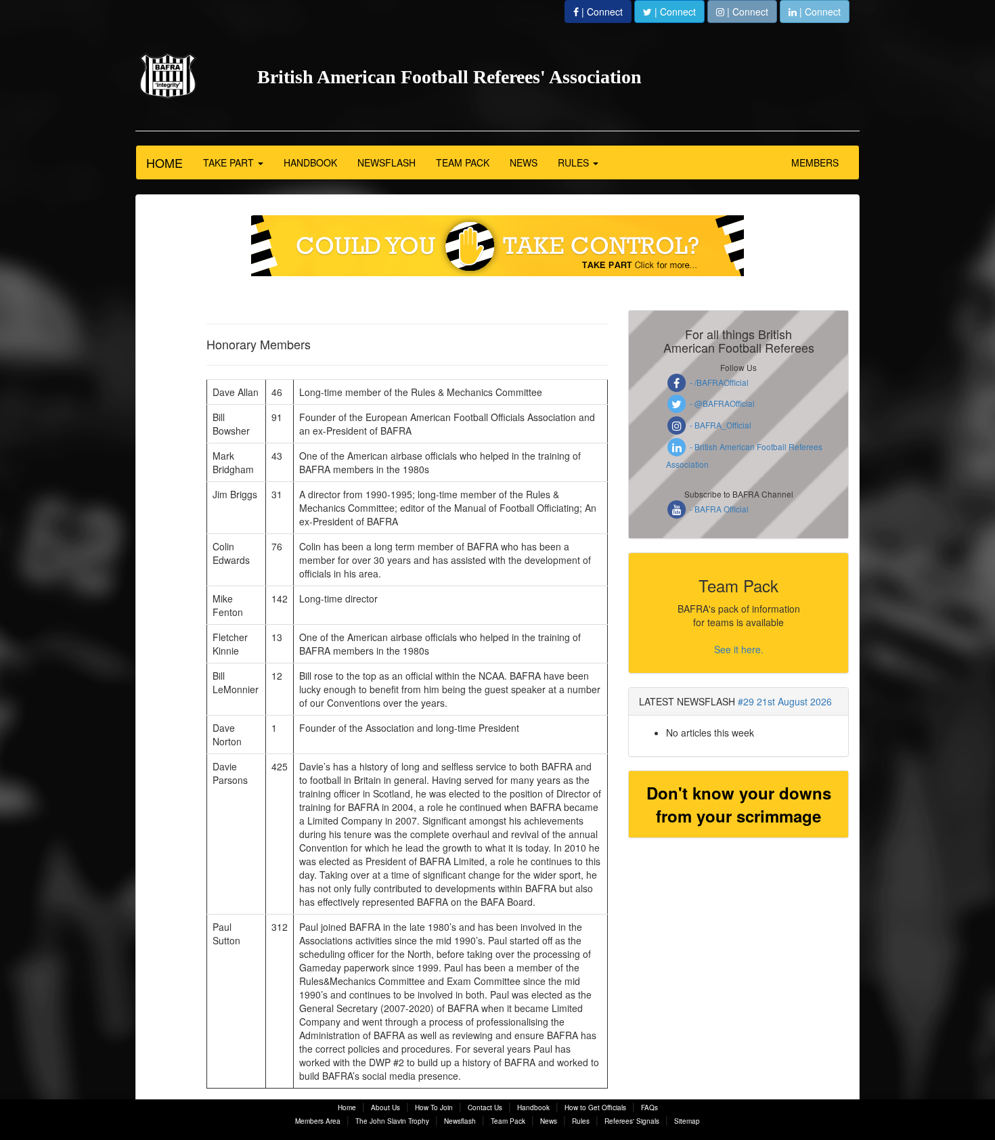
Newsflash (460, 1121)
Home (347, 1107)
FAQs (649, 1107)
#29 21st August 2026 (785, 701)
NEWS (523, 162)
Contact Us (485, 1107)
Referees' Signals (631, 1121)
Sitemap (687, 1121)
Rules (581, 1121)
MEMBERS (815, 162)
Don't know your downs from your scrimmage (738, 804)
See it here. (739, 649)
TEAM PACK (462, 162)
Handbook (533, 1107)
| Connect (601, 11)
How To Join (434, 1107)
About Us (385, 1107)
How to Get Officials (595, 1107)
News (548, 1121)
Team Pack (508, 1121)
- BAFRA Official (718, 508)
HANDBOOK (310, 162)
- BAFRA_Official (719, 425)
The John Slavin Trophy (392, 1121)
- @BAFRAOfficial (721, 403)
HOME (164, 162)
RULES (575, 162)
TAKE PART (230, 162)
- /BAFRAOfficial (718, 382)
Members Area (317, 1121)
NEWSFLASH (386, 162)
